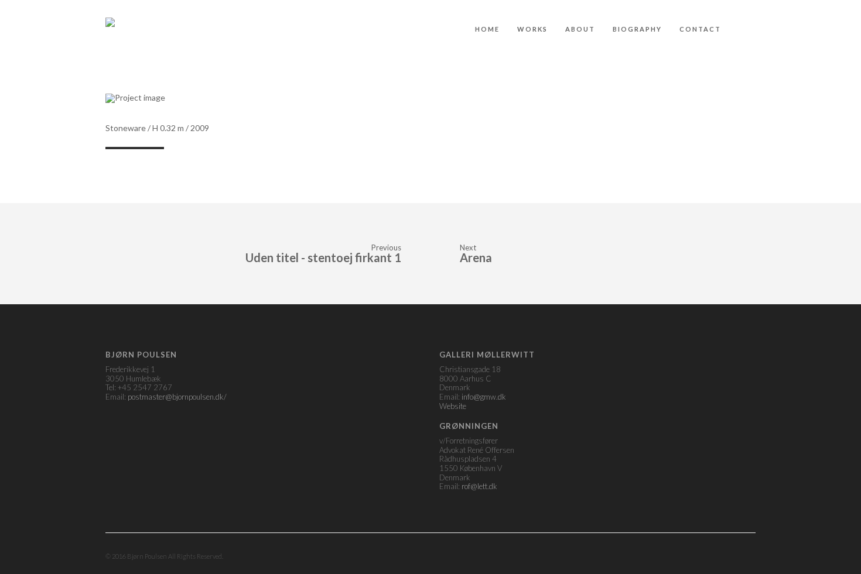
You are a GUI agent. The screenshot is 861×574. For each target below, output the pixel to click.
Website (452, 406)
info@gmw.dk (484, 396)
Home (487, 29)
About (580, 29)
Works (532, 29)
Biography (637, 29)
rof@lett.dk (479, 486)
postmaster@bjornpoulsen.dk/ (177, 396)
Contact (700, 29)
